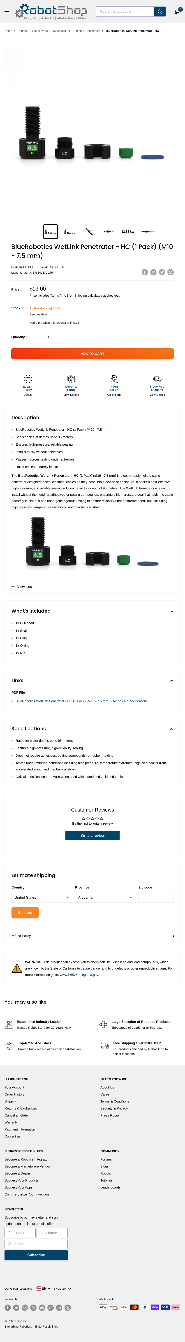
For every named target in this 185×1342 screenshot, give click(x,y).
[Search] (160, 11)
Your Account (14, 1087)
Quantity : (19, 337)
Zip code (145, 887)
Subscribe (36, 1255)
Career (105, 1094)
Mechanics (60, 31)
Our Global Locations (18, 1288)
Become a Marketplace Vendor (27, 1166)
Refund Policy (20, 936)
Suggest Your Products (22, 1180)
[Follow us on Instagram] (25, 1308)
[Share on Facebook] (145, 272)
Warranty (11, 1122)
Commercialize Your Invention (27, 1194)
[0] (177, 11)
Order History (15, 1094)
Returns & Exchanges (21, 1108)
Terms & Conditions (114, 1101)
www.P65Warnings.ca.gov (79, 975)
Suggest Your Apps (19, 1187)
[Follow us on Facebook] (8, 1308)
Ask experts (114, 394)
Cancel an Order (17, 1115)
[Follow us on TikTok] (50, 1308)
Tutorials (106, 1180)
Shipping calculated (88, 295)
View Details (71, 394)
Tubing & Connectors (86, 31)
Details (28, 394)
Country (18, 887)
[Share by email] (170, 272)
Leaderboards (110, 1187)
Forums (106, 1159)
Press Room (109, 1115)
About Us (107, 1087)
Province (82, 887)
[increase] (62, 337)
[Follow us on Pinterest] (33, 1308)
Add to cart (92, 354)
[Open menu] (7, 11)
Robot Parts (40, 31)
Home (8, 31)
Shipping (11, 1101)
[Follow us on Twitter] (16, 1308)
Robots (22, 31)
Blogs (104, 1166)
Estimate (25, 912)
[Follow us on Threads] (68, 1308)
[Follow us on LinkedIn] (59, 1308)
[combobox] (125, 11)
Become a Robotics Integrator (27, 1159)
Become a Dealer (17, 1173)
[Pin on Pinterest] (153, 272)
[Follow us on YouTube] (42, 1308)
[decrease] (34, 337)
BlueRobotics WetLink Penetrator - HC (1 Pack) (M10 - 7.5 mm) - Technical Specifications (82, 701)
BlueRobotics (22, 267)
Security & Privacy (114, 1108)
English (60, 1288)
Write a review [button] (92, 835)
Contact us (13, 1136)
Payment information (20, 1129)
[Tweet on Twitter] (162, 272)
